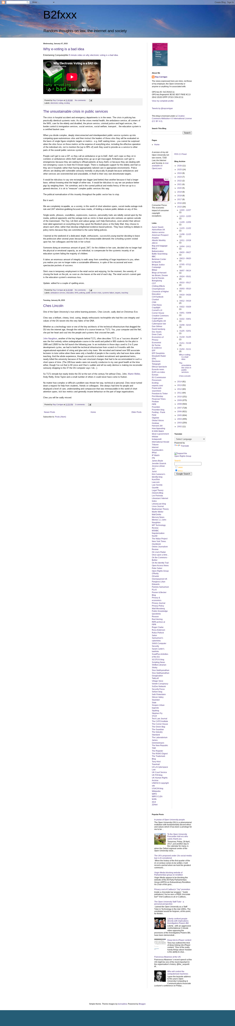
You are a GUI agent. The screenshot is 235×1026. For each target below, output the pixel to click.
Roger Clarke (158, 627)
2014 (179, 381)
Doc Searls (156, 332)
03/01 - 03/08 (185, 313)
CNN (154, 302)
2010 (179, 397)
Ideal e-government (160, 434)
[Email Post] (90, 100)
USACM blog (157, 788)
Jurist (154, 471)
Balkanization (158, 251)
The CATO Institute (160, 721)
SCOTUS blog (158, 659)
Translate (185, 446)
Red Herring (157, 619)
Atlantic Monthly (159, 240)
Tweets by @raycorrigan (162, 108)
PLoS (154, 590)
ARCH (154, 243)
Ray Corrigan (161, 77)
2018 (179, 195)
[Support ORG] (183, 456)
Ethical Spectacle (159, 367)
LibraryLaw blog (159, 504)
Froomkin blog (158, 410)
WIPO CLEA (157, 796)
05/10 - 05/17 (185, 282)
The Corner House (160, 724)
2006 (179, 411)
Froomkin (156, 407)
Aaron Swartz (158, 227)
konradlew (122, 1004)
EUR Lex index (158, 372)
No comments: (81, 100)
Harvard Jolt (157, 426)
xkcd (154, 802)
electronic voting (57, 103)
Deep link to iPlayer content (179, 940)
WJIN (154, 799)
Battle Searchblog (159, 254)
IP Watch (156, 455)
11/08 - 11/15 (185, 234)
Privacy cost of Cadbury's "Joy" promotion (172, 889)
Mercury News (158, 517)
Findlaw (155, 401)
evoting (67, 103)
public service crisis (93, 293)
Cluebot (155, 299)
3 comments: (80, 404)
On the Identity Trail (160, 563)
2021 (179, 184)
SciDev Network (159, 686)
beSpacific (156, 262)
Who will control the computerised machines (177, 972)
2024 (179, 173)
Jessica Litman (158, 466)
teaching (124, 293)
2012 (179, 389)
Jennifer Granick (159, 463)
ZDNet (154, 805)
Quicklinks (156, 614)
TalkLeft (155, 678)
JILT (153, 469)
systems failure (108, 293)
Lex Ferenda (157, 496)
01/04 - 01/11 (185, 349)
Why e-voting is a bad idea (63, 49)
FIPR (154, 404)
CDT (154, 283)
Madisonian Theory (160, 509)
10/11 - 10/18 (185, 240)
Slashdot (156, 700)
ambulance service (58, 293)
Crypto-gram (157, 318)
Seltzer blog (157, 692)
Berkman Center (159, 259)
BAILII (154, 248)
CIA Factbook (157, 297)
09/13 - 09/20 (185, 258)
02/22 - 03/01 (185, 319)
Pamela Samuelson (160, 587)
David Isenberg (158, 329)
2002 (179, 426)
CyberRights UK (159, 321)
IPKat (154, 453)
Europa (155, 375)
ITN (153, 458)
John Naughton (50, 338)
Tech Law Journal (159, 718)
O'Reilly (155, 573)
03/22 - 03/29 (185, 307)
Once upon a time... (160, 555)
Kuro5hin (156, 479)
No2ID (154, 536)
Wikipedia (156, 791)
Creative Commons (160, 316)
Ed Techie (156, 345)
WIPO (154, 794)
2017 (179, 199)
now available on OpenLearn (160, 166)
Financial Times (159, 399)
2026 (179, 166)
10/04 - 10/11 (185, 246)
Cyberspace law (159, 324)
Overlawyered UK (159, 579)
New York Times (159, 541)
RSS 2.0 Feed (180, 154)
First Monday (157, 396)
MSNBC (155, 531)
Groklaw (155, 423)
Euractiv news (158, 369)
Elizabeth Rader (159, 356)
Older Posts (136, 412)
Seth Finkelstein (159, 694)
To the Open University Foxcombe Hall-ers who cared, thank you (177, 836)
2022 (179, 181)
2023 (179, 177)
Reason (155, 616)
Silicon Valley (158, 697)
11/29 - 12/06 (185, 222)
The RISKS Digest (160, 754)
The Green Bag (158, 727)
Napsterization (158, 533)
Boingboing (157, 281)
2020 (179, 188)
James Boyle (157, 461)
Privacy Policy (158, 606)
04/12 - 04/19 (185, 301)
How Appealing (158, 428)
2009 (179, 400)
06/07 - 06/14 (185, 270)
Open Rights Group (160, 571)
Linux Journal (158, 506)
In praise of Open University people (169, 820)
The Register (157, 751)
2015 (179, 207)
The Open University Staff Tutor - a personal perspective (169, 903)
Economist (156, 342)
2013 (179, 385)
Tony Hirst (156, 762)
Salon (154, 635)
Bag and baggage (160, 246)
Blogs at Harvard (159, 273)
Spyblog (155, 710)
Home (93, 412)
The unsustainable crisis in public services (75, 111)
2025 (179, 169)
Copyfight (156, 307)
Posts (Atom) (60, 417)
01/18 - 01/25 (185, 337)
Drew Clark (157, 334)
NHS (76, 293)
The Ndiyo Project (159, 539)
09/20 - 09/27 (185, 252)
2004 (179, 419)
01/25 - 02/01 (185, 331)
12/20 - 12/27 (185, 210)
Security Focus (158, 689)
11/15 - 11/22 (185, 228)
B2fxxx (60, 14)
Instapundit (156, 439)
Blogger (142, 1004)
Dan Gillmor (157, 326)
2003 (179, 423)
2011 (179, 393)
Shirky (154, 667)
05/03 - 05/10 (185, 289)
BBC (154, 256)
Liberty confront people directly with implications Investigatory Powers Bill (178, 921)
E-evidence (157, 348)
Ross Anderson (158, 630)
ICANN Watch (158, 431)
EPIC (154, 359)
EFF (153, 350)
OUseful (155, 576)
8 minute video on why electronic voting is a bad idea (93, 55)
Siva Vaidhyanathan (160, 670)
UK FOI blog (157, 775)
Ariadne (155, 238)
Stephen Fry (157, 713)
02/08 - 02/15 (185, 325)
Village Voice (157, 681)
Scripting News (158, 662)
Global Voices (158, 420)
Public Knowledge (160, 611)
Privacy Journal (158, 603)
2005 (179, 415)
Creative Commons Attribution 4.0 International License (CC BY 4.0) (172, 119)
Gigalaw (155, 418)
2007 (179, 408)
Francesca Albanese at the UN (167, 957)
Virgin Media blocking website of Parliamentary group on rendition (168, 874)
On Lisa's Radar (159, 552)
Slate (154, 702)
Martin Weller (134, 374)
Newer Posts (49, 412)
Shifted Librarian (159, 665)
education (70, 293)
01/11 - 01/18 (185, 343)
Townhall (156, 764)
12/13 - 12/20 (185, 216)
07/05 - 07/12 (185, 264)
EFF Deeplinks (158, 353)
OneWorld (156, 544)
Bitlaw (154, 270)
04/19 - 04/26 (185, 295)
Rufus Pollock (158, 633)
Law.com (156, 482)
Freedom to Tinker (160, 393)
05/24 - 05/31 (185, 276)
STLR (154, 716)
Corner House (158, 313)
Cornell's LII (157, 310)
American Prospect (160, 235)
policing (82, 293)
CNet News (157, 305)
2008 (179, 404)
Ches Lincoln (53, 306)
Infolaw (155, 437)
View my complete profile (163, 101)
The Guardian (158, 729)
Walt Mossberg (158, 608)
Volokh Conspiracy (160, 684)
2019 (179, 192)
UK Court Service (159, 772)
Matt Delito (156, 514)
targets (118, 293)
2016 (179, 203)
